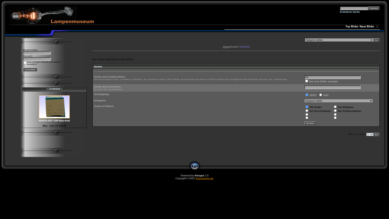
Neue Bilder (368, 26)
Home (226, 46)
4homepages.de (205, 178)
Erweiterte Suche (350, 12)
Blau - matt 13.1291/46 (54, 126)
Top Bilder (351, 26)
